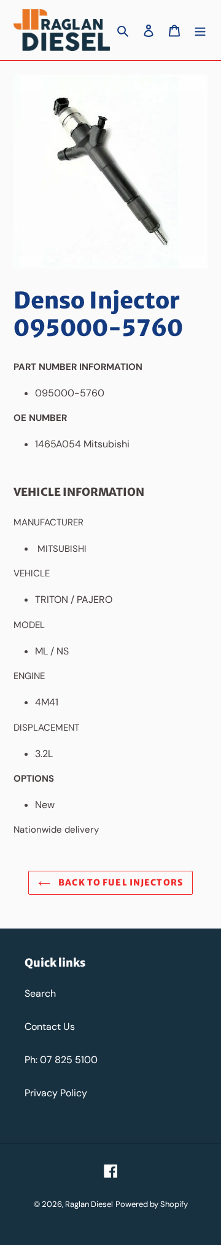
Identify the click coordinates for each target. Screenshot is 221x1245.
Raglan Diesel (89, 1204)
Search (40, 993)
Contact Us (50, 1026)
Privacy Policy (56, 1092)
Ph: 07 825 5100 (61, 1059)
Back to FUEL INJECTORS (119, 882)
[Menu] (200, 30)
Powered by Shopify (151, 1204)
